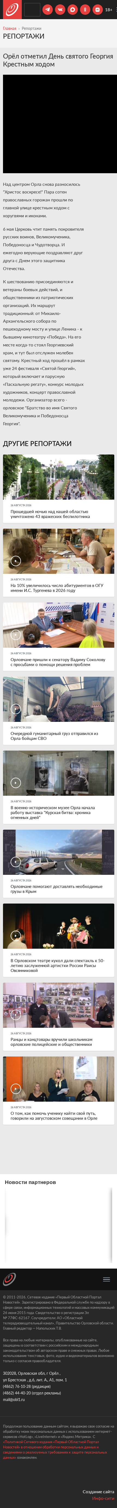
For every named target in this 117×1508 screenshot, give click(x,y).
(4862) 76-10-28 (17, 1386)
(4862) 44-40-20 (17, 1393)
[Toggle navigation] (106, 1279)
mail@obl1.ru (14, 1399)
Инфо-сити (103, 1498)
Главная (9, 28)
